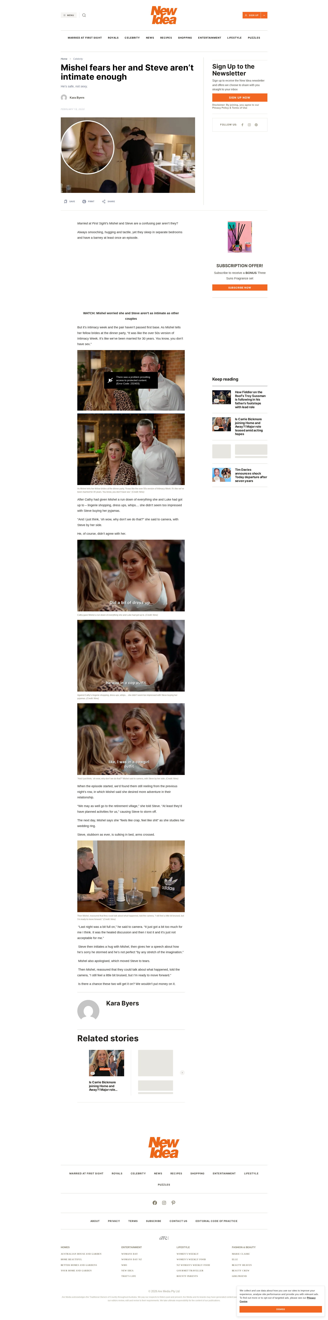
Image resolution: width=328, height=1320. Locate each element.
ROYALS (113, 37)
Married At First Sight (85, 37)
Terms (133, 1221)
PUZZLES (254, 37)
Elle (235, 1259)
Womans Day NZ (131, 1259)
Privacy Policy (220, 107)
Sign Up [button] (254, 15)
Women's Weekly (188, 1254)
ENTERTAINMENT (209, 37)
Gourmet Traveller (190, 1270)
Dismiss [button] (280, 1309)
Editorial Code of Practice (217, 1221)
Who (124, 1265)
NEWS (150, 37)
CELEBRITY (132, 37)
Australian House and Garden (81, 1254)
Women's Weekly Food (191, 1259)
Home (64, 58)
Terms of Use (239, 107)
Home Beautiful (71, 1259)
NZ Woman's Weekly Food (193, 1265)
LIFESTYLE (234, 37)
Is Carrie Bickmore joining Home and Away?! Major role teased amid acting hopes (103, 1086)
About (95, 1221)
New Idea (127, 1270)
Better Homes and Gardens (79, 1265)
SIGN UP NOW (239, 97)
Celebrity (78, 58)
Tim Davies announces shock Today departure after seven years (251, 475)
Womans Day (129, 1254)
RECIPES (166, 37)
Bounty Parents (187, 1276)
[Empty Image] (221, 451)
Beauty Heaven (242, 1265)
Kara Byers (77, 97)
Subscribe (153, 1221)
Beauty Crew (241, 1270)
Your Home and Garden (76, 1270)
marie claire (241, 1254)
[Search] (84, 15)
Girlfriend (239, 1276)
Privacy (114, 1221)
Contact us (178, 1221)
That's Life (128, 1276)
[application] (131, 380)
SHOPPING (185, 37)
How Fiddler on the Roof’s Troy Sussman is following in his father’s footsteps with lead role (250, 399)
